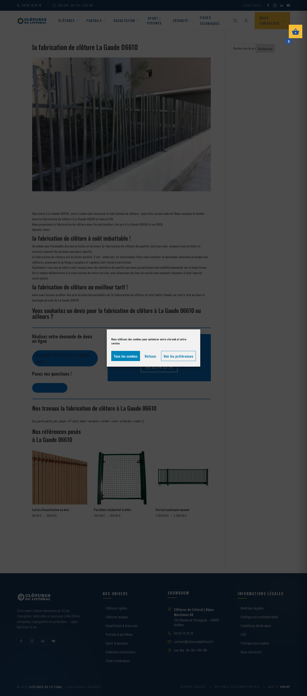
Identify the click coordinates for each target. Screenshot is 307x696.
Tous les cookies (126, 356)
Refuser (150, 356)
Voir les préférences (178, 356)
